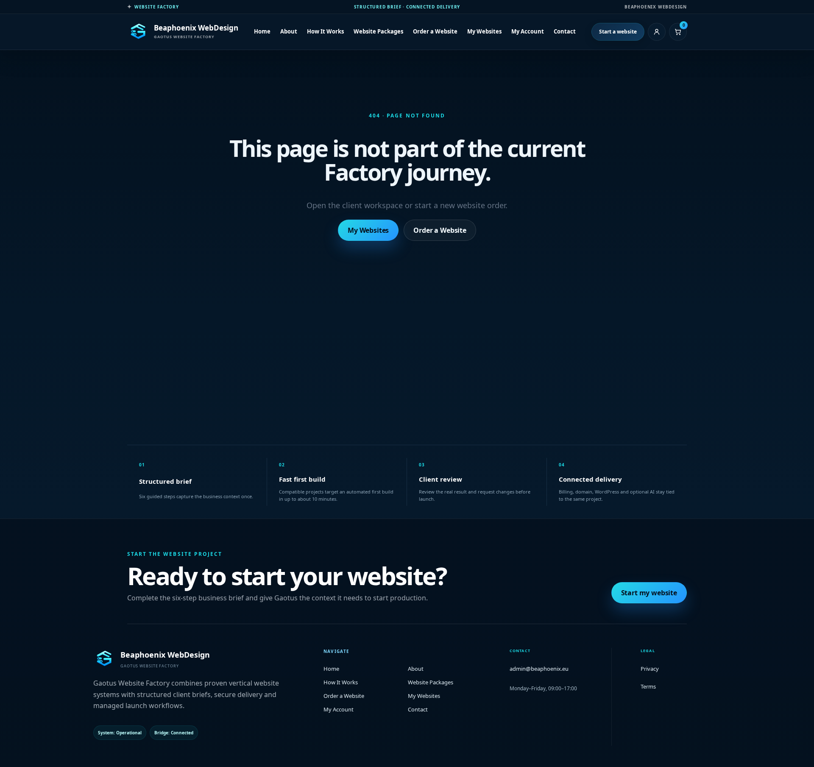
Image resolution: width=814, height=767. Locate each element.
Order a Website (435, 31)
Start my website (649, 592)
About (288, 31)
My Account (527, 31)
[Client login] (657, 32)
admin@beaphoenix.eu (539, 668)
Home (262, 31)
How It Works (325, 31)
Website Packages (378, 31)
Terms (648, 686)
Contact (565, 31)
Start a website (618, 31)
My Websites (484, 31)
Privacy (650, 668)
